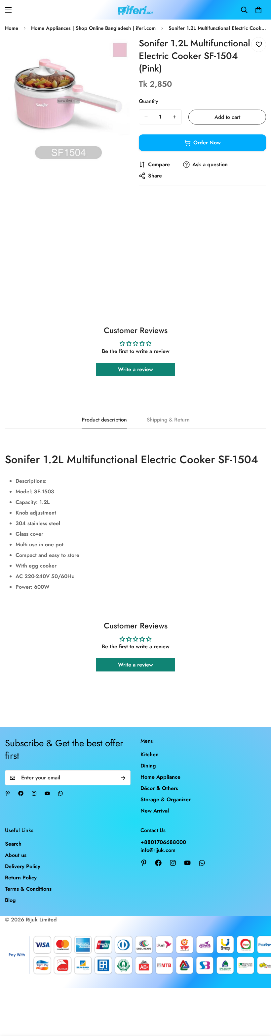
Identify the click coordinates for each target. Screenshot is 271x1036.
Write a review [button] (135, 369)
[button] (258, 10)
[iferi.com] (135, 10)
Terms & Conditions (28, 889)
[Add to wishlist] (258, 44)
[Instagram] (34, 793)
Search (13, 844)
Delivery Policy (22, 866)
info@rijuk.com (157, 850)
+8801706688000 (163, 842)
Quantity (148, 101)
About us (15, 855)
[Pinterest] (7, 793)
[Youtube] (47, 793)
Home (11, 28)
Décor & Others (159, 788)
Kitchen (149, 754)
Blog (10, 900)
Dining (148, 765)
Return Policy (21, 877)
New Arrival (154, 810)
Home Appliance (160, 777)
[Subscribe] (123, 777)
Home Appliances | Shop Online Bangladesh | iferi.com (93, 28)
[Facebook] (20, 793)
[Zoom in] (121, 51)
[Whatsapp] (60, 793)
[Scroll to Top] (258, 1000)
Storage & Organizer (165, 799)
